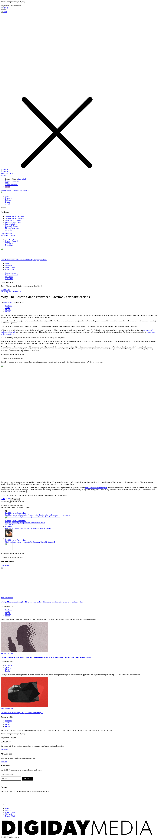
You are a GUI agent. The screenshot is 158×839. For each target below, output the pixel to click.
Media (7, 263)
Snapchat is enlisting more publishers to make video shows (25, 523)
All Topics (8, 230)
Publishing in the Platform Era (11, 292)
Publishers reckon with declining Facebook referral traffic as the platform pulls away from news (37, 515)
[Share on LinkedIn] (2, 499)
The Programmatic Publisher (15, 216)
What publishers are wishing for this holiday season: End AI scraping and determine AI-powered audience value (42, 602)
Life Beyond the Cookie (13, 222)
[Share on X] (7, 499)
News (3, 190)
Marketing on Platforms (13, 220)
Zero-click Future (7, 598)
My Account (5, 235)
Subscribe (4, 173)
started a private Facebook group (96, 488)
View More (5, 565)
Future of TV (9, 269)
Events (21, 190)
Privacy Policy (10, 812)
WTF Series (9, 243)
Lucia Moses (7, 302)
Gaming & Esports (11, 226)
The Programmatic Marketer (14, 218)
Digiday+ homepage (12, 181)
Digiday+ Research (11, 241)
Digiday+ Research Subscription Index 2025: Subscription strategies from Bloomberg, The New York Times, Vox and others (46, 657)
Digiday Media (10, 816)
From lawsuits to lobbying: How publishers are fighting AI (22, 713)
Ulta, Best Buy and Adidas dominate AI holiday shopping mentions (24, 260)
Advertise (8, 810)
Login (11, 173)
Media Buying (10, 267)
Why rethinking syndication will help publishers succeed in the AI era (28, 528)
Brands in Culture (11, 224)
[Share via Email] (9, 499)
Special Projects (10, 239)
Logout (7, 187)
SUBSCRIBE (5, 290)
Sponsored (8, 526)
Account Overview (11, 185)
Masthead (8, 814)
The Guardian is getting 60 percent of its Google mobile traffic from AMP (30, 542)
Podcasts (15, 190)
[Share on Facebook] (4, 499)
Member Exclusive (7, 653)
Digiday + (8, 190)
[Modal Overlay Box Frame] (17, 778)
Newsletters (9, 245)
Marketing (8, 265)
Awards (26, 190)
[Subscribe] (4, 171)
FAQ (7, 183)
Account (4, 762)
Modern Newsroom (11, 228)
